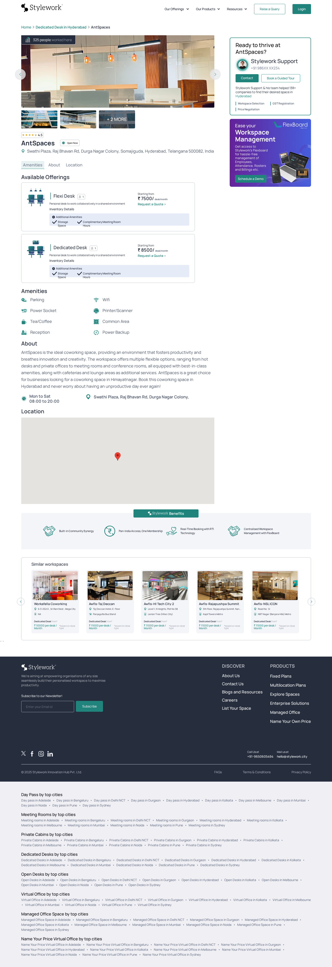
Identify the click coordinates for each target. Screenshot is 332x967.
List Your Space (236, 708)
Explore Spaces (285, 694)
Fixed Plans (281, 676)
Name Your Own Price (290, 721)
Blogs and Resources (242, 692)
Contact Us (233, 683)
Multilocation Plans (288, 685)
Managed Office (285, 712)
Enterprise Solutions (289, 703)
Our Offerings (174, 9)
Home (26, 27)
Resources (234, 9)
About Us (231, 675)
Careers (230, 700)
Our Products (205, 9)
